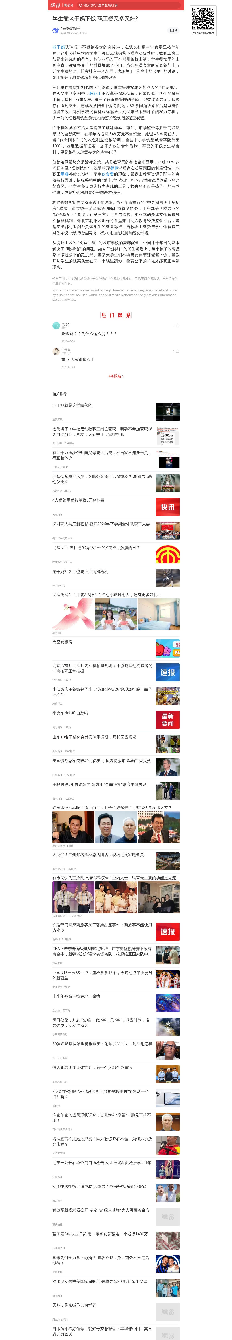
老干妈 (58, 47)
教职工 (95, 93)
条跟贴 (115, 375)
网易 (55, 5)
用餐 (65, 174)
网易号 (69, 5)
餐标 (114, 168)
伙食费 (108, 174)
